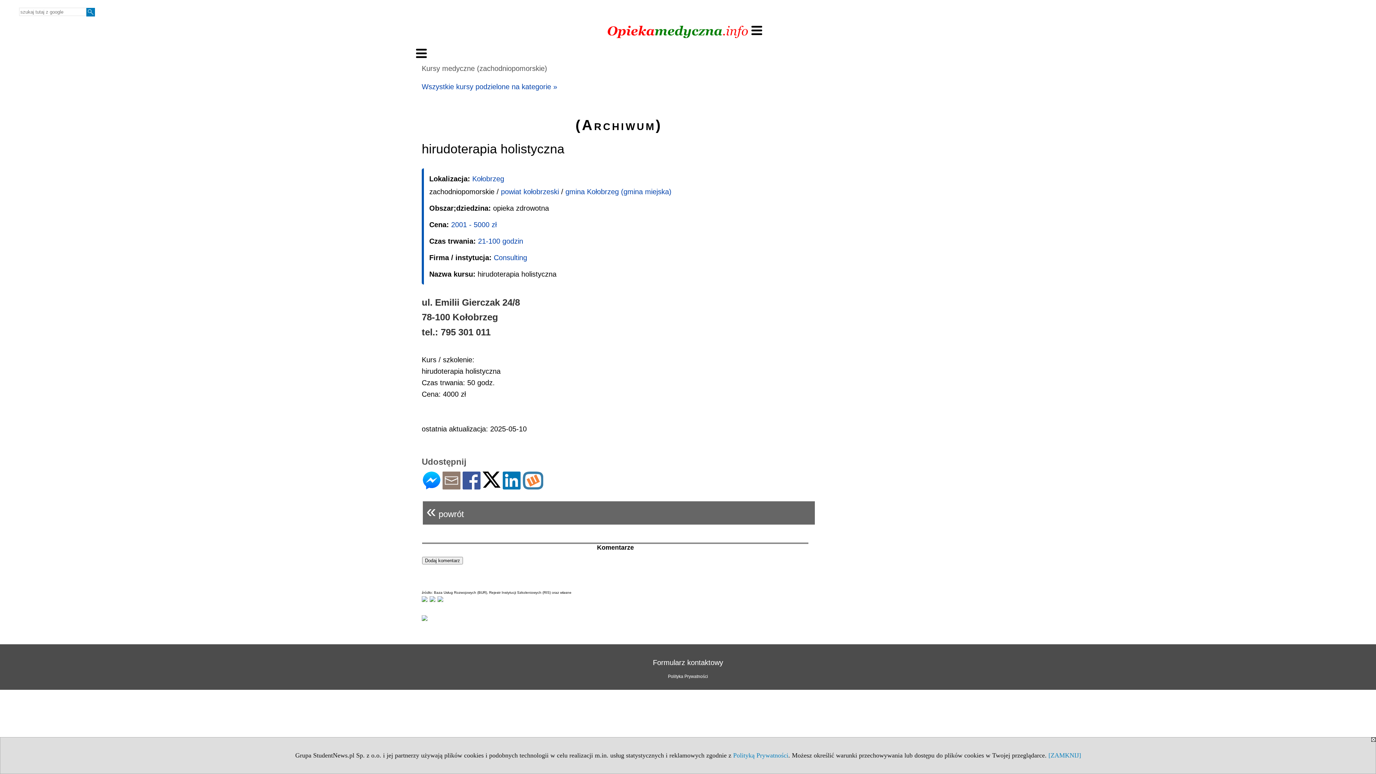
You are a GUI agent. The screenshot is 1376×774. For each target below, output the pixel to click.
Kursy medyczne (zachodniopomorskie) (484, 68)
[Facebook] (472, 486)
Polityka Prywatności (688, 676)
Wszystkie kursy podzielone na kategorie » (489, 87)
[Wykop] (533, 486)
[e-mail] (451, 486)
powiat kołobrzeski (530, 192)
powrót (445, 511)
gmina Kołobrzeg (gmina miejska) (618, 192)
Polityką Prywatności (760, 755)
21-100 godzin (500, 241)
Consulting (510, 258)
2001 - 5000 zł (474, 225)
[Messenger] (431, 486)
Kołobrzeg (488, 179)
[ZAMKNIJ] (1064, 755)
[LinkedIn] (512, 486)
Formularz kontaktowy (688, 662)
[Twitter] (492, 484)
